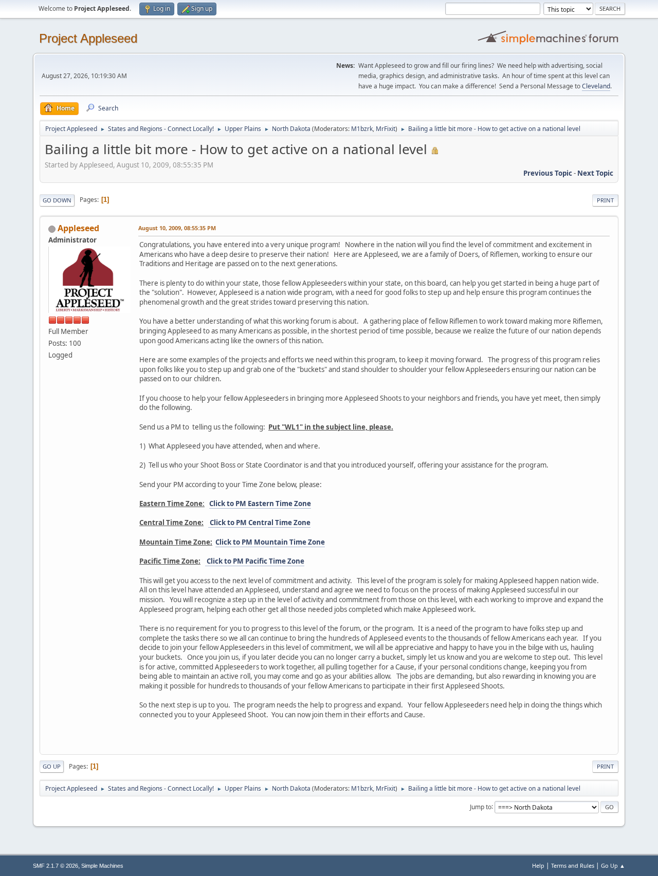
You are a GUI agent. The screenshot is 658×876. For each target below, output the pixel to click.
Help (538, 865)
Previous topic (547, 173)
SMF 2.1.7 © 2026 (55, 866)
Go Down (57, 200)
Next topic (595, 173)
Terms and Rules (572, 865)
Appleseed (78, 228)
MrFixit (385, 128)
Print (605, 200)
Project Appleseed (88, 38)
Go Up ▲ (613, 865)
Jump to (480, 806)
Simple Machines (102, 866)
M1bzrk (362, 128)
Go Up (52, 766)
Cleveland (596, 86)
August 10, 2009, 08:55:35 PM (177, 228)
